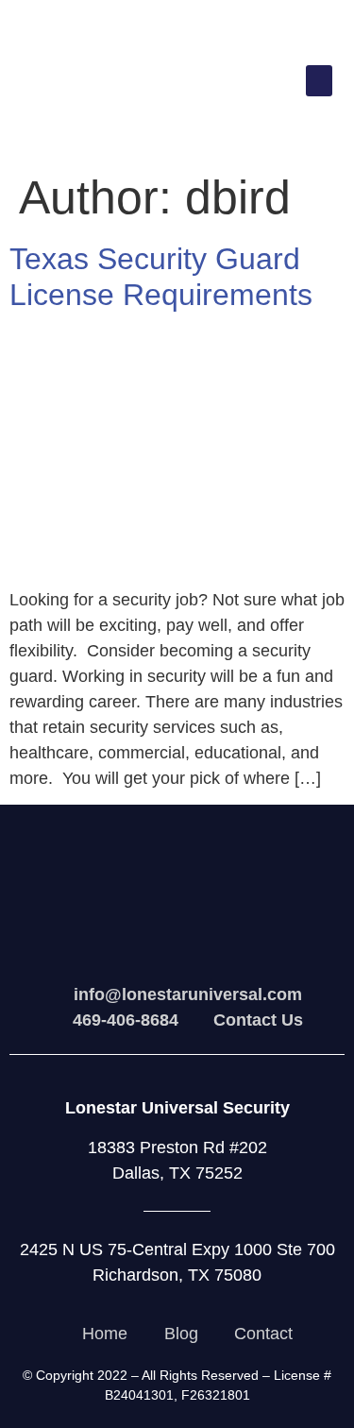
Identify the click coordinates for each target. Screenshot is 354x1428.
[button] (319, 80)
